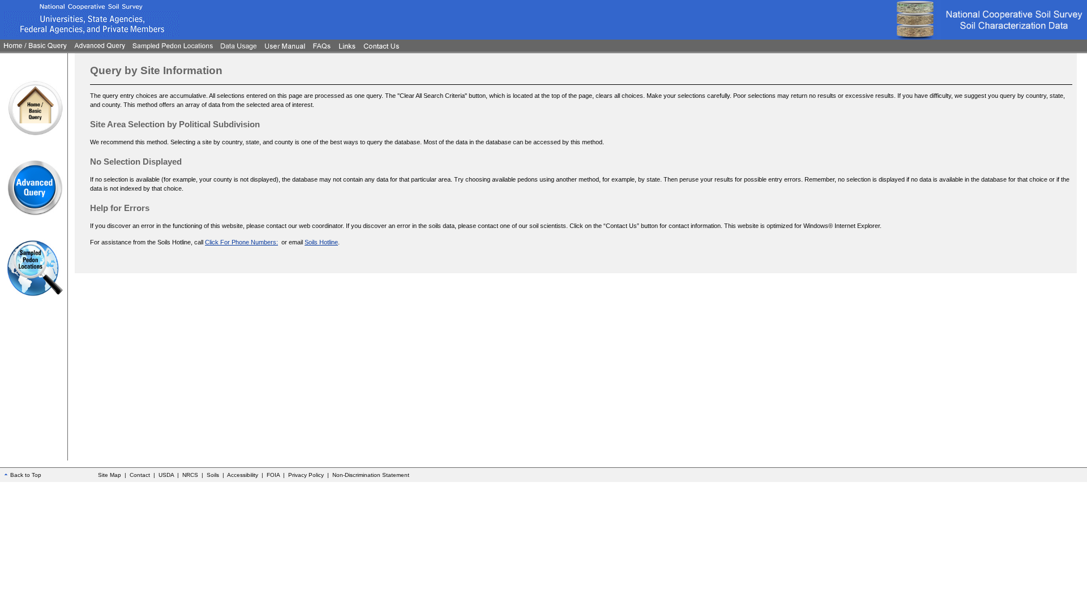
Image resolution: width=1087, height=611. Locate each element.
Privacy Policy (306, 475)
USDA (166, 475)
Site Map (109, 475)
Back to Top (25, 475)
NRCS (190, 475)
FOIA (273, 475)
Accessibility (242, 475)
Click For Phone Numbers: (241, 242)
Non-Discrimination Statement (370, 475)
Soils (213, 475)
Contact (140, 475)
